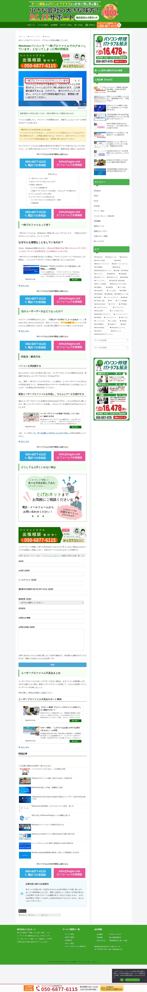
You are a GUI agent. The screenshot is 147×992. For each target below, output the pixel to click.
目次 (50, 174)
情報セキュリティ (101, 231)
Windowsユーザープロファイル (51, 915)
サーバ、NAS (99, 211)
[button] (127, 340)
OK (122, 980)
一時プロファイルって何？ (39, 178)
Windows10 (24, 915)
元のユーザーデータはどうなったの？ (43, 181)
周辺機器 (97, 221)
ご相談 (43, 693)
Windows (23, 911)
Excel (96, 201)
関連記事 (35, 203)
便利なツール (99, 226)
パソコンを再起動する (39, 188)
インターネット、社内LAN (104, 216)
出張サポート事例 (101, 236)
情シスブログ (99, 241)
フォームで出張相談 (70, 163)
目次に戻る (24, 286)
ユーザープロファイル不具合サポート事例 (46, 200)
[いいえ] (145, 980)
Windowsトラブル (35, 915)
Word (96, 196)
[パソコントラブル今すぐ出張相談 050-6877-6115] (109, 25)
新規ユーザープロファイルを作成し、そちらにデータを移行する (54, 191)
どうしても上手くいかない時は (40, 194)
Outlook (97, 206)
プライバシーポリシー (52, 556)
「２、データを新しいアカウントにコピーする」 (51, 433)
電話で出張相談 (35, 163)
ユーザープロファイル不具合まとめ (42, 197)
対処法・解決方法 (36, 185)
